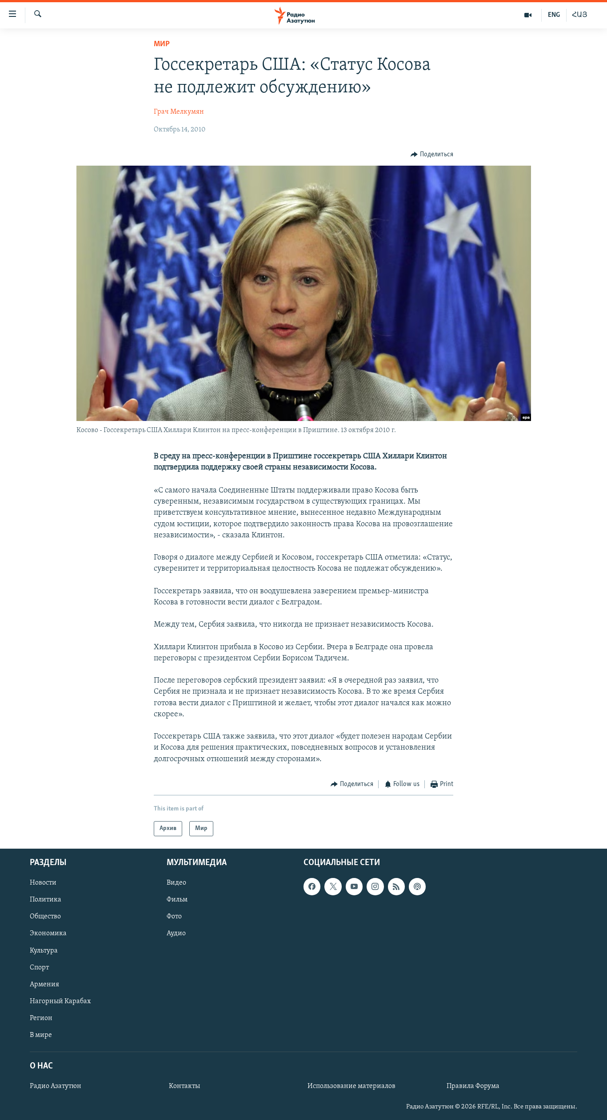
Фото (174, 917)
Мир (162, 44)
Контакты (184, 1086)
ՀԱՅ (579, 15)
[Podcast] (417, 886)
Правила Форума (473, 1086)
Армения (44, 984)
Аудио (176, 933)
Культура (44, 950)
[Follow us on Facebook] (312, 886)
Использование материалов (351, 1086)
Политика (45, 900)
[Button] (432, 154)
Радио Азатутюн (55, 1086)
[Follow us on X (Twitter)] (332, 886)
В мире (41, 1035)
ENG (554, 15)
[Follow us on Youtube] (354, 886)
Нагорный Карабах (60, 1001)
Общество (45, 917)
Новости (43, 883)
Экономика (48, 933)
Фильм (177, 900)
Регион (41, 1018)
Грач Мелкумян (179, 111)
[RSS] (396, 886)
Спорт (39, 967)
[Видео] (528, 15)
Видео (176, 883)
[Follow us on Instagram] (375, 886)
